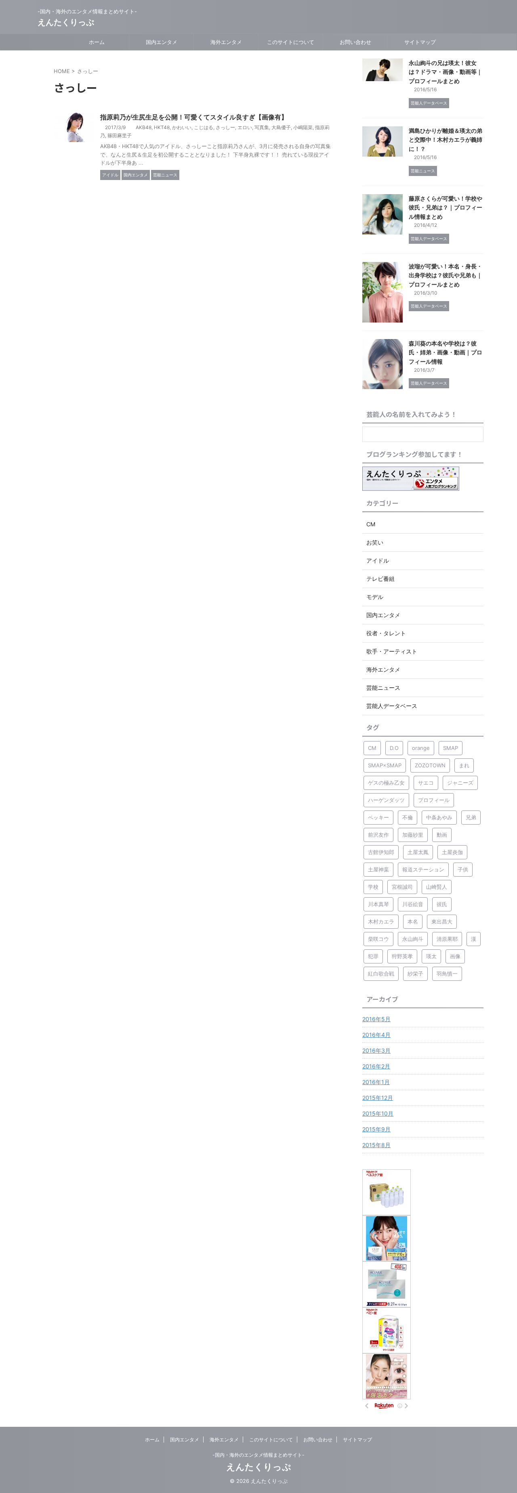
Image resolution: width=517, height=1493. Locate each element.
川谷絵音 (412, 904)
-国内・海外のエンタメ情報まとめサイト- (258, 1455)
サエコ (426, 782)
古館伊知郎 (381, 852)
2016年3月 (376, 1050)
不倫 (407, 817)
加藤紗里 (412, 834)
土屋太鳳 (418, 852)
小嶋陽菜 (303, 127)
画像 (455, 956)
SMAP (450, 748)
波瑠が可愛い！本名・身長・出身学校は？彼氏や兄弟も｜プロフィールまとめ (445, 275)
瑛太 (431, 956)
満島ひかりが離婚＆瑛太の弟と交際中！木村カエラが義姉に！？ (445, 139)
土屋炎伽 (452, 852)
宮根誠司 (402, 887)
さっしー (225, 127)
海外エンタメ (226, 42)
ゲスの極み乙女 (386, 782)
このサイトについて (290, 42)
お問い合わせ (355, 42)
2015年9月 (376, 1129)
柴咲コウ (378, 939)
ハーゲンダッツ (386, 800)
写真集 (261, 127)
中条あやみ (439, 817)
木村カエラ (381, 921)
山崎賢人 (436, 887)
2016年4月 (376, 1034)
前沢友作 (378, 834)
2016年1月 (376, 1081)
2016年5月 (376, 1019)
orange (421, 748)
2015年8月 (376, 1144)
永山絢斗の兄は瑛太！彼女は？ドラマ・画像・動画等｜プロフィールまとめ (445, 71)
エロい (244, 127)
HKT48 (162, 127)
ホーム (97, 42)
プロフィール (434, 800)
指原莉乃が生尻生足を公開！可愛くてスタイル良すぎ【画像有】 (194, 117)
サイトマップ (420, 42)
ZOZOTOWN (430, 765)
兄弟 (471, 817)
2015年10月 (377, 1113)
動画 (442, 834)
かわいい (181, 127)
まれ (464, 765)
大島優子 (281, 127)
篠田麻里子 (119, 135)
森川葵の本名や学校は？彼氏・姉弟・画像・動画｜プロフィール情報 (445, 352)
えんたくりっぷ (66, 22)
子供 (463, 869)
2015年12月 (377, 1097)
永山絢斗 (412, 939)
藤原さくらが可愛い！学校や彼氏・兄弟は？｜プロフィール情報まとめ (445, 207)
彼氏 (442, 904)
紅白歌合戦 (381, 973)
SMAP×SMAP (384, 765)
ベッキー (378, 817)
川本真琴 (378, 904)
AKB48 (143, 127)
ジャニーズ (460, 782)
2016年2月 (376, 1066)
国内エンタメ (161, 42)
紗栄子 (415, 973)
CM (372, 748)
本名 (413, 921)
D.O (394, 748)
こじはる (203, 127)
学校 (373, 887)
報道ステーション (423, 869)
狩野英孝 (402, 956)
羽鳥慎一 (447, 973)
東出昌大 (441, 921)
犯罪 (373, 956)
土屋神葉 (378, 869)
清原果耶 (447, 939)
